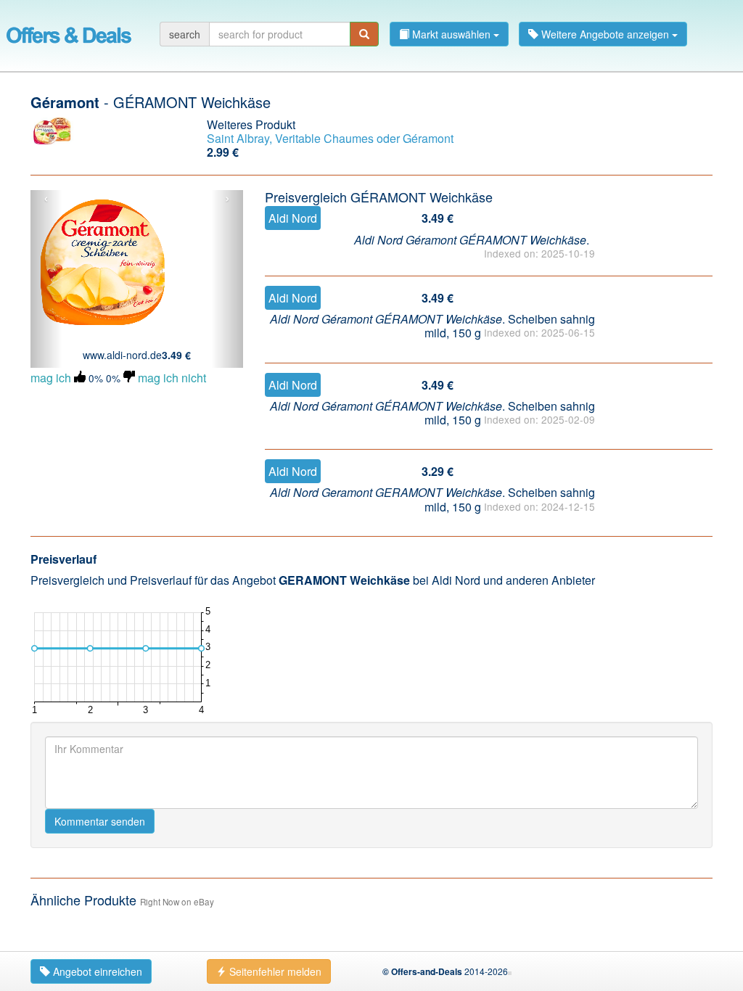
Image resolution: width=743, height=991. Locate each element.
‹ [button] (46, 198)
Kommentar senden (99, 821)
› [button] (227, 198)
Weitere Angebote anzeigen (605, 34)
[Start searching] (364, 34)
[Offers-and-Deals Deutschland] (69, 32)
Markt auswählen (451, 34)
